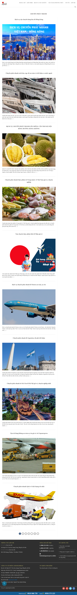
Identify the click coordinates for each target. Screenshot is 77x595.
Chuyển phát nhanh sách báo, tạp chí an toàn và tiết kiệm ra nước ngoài (29, 73)
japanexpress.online (13, 579)
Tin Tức (67, 2)
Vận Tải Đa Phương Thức (55, 2)
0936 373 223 (50, 593)
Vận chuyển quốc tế (44, 568)
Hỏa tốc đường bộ (53, 568)
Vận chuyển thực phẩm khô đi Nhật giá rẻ (28, 234)
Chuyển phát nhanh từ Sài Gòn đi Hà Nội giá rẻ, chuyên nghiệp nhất (29, 383)
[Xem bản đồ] (9, 545)
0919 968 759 (32, 593)
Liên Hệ (73, 2)
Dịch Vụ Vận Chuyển (40, 2)
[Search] (75, 6)
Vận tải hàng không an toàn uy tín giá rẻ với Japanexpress (29, 433)
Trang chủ (22, 2)
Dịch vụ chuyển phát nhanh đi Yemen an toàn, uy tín (29, 284)
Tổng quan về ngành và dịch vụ (67, 551)
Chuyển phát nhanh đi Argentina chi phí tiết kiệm (29, 338)
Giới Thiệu (30, 2)
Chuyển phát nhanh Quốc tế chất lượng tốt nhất (28, 486)
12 (34, 533)
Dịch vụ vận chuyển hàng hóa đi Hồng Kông (29, 19)
